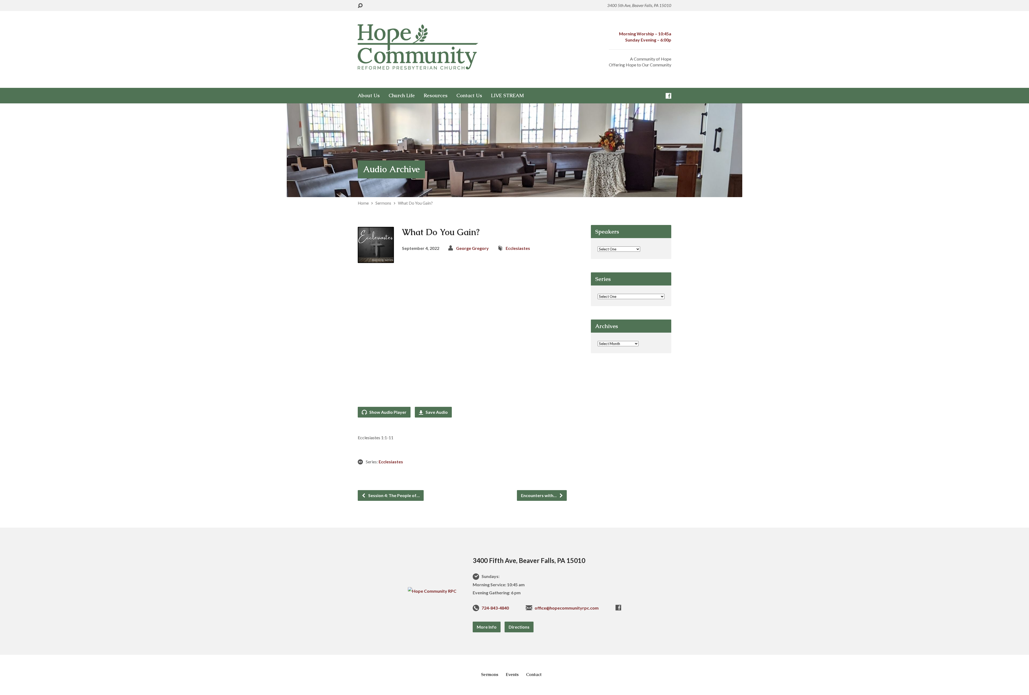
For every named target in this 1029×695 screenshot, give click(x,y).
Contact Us (469, 95)
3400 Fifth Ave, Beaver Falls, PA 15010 (529, 560)
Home (363, 203)
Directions (519, 626)
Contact (534, 674)
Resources (436, 95)
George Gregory (472, 248)
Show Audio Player (387, 412)
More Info (487, 626)
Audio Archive (391, 169)
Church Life (402, 95)
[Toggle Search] (360, 5)
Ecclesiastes (518, 248)
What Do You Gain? (415, 203)
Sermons (383, 203)
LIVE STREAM (507, 95)
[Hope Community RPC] (432, 590)
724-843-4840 (495, 607)
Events (512, 674)
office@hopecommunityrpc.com (567, 607)
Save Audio (436, 412)
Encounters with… (539, 495)
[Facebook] (668, 96)
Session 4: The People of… (393, 495)
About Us (369, 95)
